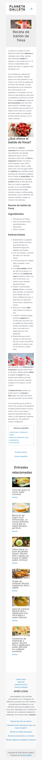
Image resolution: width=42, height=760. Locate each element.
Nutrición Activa (21, 684)
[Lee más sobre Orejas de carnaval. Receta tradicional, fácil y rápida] (21, 573)
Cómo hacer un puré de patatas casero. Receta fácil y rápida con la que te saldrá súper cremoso (20, 554)
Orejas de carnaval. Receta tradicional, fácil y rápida (21, 584)
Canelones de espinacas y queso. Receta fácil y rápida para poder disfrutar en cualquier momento (21, 644)
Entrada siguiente (21, 456)
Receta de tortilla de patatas (21, 732)
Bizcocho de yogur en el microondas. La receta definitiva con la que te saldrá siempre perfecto (20, 521)
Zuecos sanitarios (21, 687)
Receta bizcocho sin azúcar (21, 721)
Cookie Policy (21, 679)
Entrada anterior (21, 452)
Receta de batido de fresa (18, 437)
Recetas (15, 497)
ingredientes (14, 440)
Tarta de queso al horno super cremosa (21, 492)
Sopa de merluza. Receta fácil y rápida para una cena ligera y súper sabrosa (21, 613)
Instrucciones (14, 442)
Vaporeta (21, 682)
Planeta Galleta (26, 755)
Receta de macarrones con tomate (21, 736)
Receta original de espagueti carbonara (21, 740)
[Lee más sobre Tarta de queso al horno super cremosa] (21, 482)
